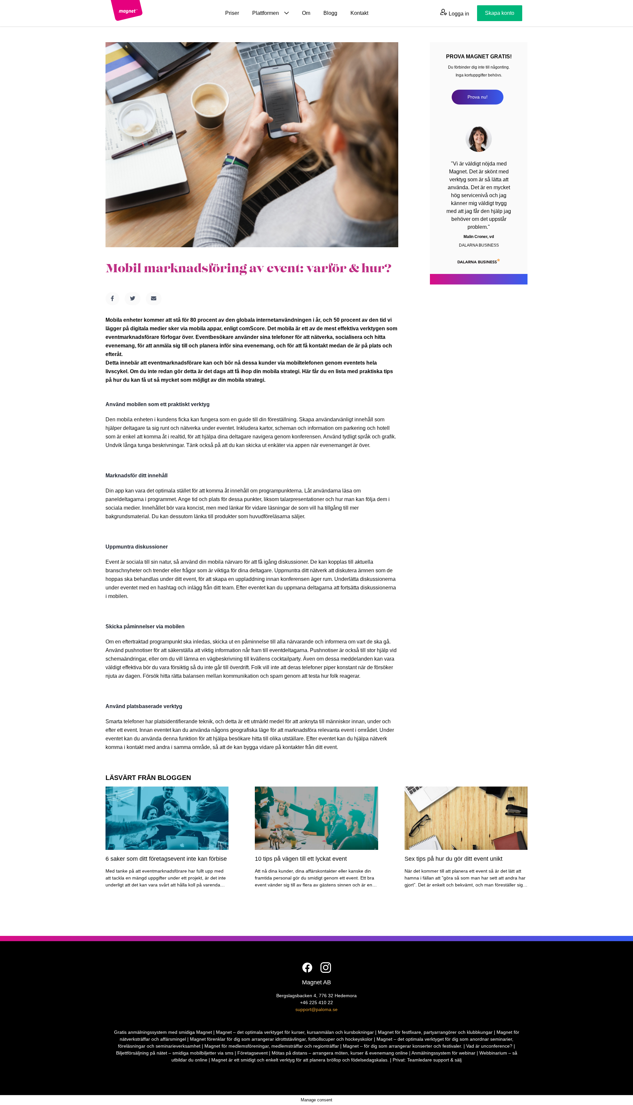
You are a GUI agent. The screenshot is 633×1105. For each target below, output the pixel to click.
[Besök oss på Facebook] (307, 967)
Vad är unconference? (489, 1046)
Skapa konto (499, 13)
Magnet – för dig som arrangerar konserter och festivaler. (402, 1046)
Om (306, 13)
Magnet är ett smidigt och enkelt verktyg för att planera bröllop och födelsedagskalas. (300, 1059)
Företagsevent (252, 1053)
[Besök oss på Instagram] (325, 967)
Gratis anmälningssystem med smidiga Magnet (163, 1032)
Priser (232, 13)
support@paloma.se (316, 1009)
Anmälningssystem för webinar (443, 1053)
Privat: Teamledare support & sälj (427, 1059)
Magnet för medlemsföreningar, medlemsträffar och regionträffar (271, 1046)
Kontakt (359, 13)
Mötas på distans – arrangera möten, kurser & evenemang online (340, 1053)
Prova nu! (477, 97)
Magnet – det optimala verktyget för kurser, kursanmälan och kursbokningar (295, 1032)
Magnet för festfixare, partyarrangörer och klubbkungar (435, 1032)
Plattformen (265, 13)
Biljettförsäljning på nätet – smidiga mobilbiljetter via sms (174, 1053)
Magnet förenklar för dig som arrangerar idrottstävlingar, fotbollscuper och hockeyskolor (281, 1039)
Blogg (330, 13)
